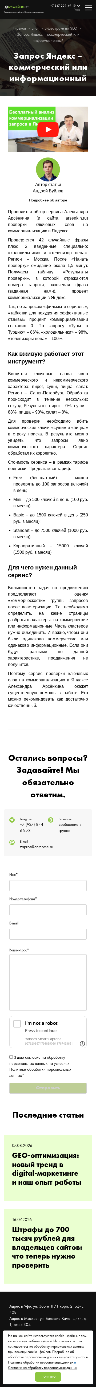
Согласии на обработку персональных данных (42, 1368)
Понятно (48, 1376)
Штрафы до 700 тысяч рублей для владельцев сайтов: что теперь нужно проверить (47, 1247)
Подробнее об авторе (48, 200)
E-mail (13, 923)
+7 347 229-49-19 (63, 5)
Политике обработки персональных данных (40, 1362)
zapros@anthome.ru (36, 847)
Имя (13, 875)
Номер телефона (23, 899)
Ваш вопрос (19, 950)
